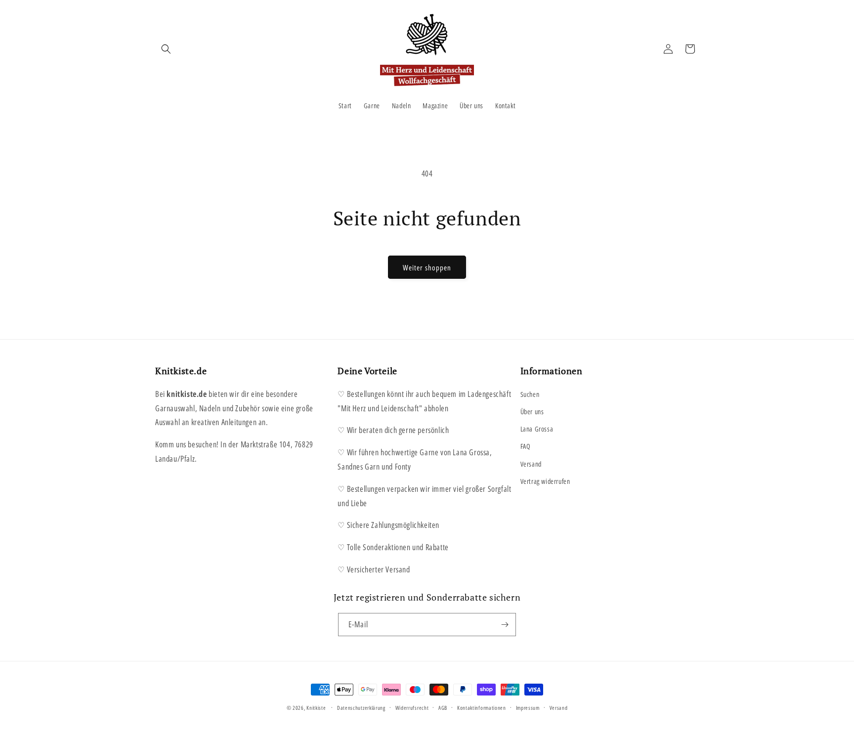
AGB (442, 707)
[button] (166, 49)
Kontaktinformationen (481, 707)
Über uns (532, 411)
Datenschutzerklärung (361, 707)
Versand (531, 464)
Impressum (528, 707)
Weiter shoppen (427, 267)
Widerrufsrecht (412, 707)
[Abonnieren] (504, 624)
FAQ (525, 446)
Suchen (530, 394)
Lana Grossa (537, 429)
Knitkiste (316, 707)
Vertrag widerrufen (545, 481)
